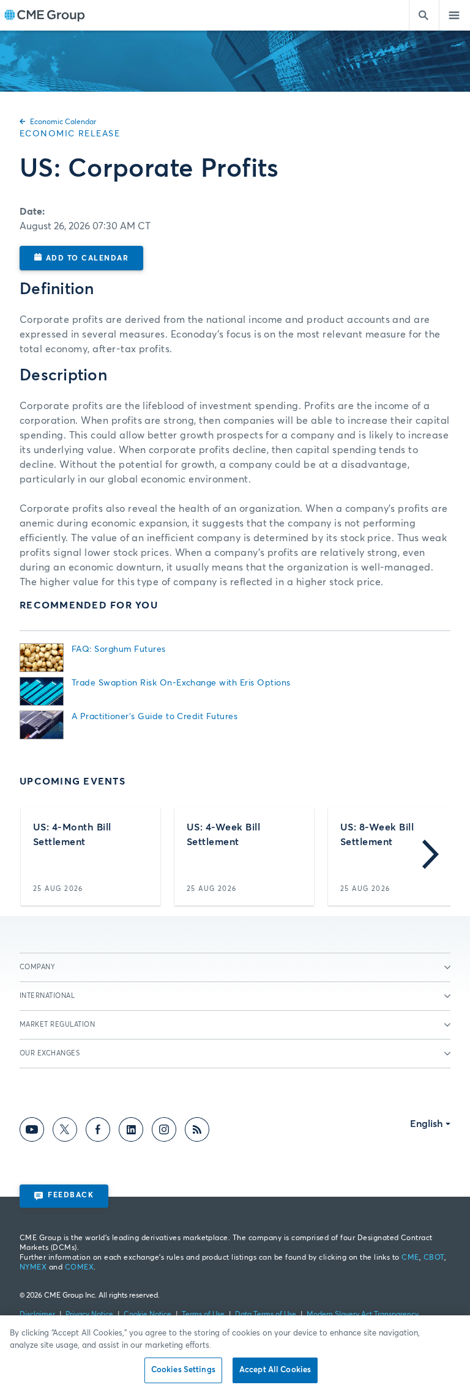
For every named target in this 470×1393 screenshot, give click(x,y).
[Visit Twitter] (65, 1132)
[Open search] (424, 15)
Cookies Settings (183, 1370)
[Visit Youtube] (32, 1132)
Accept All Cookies (275, 1370)
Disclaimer (37, 1314)
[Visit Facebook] (98, 1132)
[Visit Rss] (197, 1132)
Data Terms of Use (265, 1314)
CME (410, 1258)
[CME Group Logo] (44, 15)
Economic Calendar (63, 122)
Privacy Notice (89, 1314)
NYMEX (33, 1267)
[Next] (430, 857)
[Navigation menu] (454, 15)
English (426, 1124)
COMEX (79, 1267)
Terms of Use (203, 1314)
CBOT (433, 1258)
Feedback (71, 1195)
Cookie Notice (147, 1314)
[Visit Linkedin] (131, 1132)
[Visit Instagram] (164, 1132)
